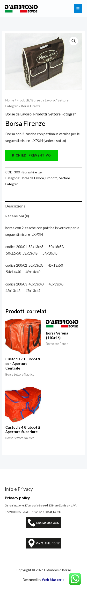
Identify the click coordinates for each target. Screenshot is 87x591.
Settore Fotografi (62, 114)
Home (9, 100)
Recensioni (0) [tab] (17, 216)
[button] (73, 41)
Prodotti (23, 100)
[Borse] (31, 155)
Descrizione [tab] (15, 206)
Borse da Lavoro (43, 100)
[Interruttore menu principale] (78, 8)
